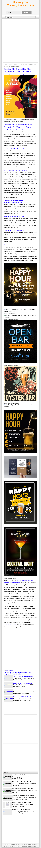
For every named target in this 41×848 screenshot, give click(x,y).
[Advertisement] (20, 41)
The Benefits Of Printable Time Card (23, 697)
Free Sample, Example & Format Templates (25, 846)
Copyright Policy (14, 844)
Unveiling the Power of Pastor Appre (23, 690)
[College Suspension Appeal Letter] (7, 807)
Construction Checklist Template (21, 809)
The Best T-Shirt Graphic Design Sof (23, 676)
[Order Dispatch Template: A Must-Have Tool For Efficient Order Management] (7, 791)
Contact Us (6, 844)
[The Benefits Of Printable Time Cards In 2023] (8, 698)
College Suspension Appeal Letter (21, 802)
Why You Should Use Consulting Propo (22, 782)
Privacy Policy (23, 844)
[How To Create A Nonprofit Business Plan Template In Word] (8, 684)
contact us (27, 627)
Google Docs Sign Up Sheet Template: (22, 775)
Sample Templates (13, 64)
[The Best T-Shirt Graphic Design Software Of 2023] (8, 677)
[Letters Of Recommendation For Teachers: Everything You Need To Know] (8, 798)
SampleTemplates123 (10, 624)
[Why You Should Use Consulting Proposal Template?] (7, 783)
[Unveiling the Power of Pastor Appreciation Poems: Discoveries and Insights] (8, 691)
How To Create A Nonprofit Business (23, 683)
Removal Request (32, 844)
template (11, 670)
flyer (7, 670)
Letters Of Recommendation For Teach (23, 795)
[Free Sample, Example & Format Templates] (20, 8)
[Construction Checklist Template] (7, 811)
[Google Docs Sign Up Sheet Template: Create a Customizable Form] (7, 778)
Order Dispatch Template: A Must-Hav (22, 788)
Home (5, 64)
